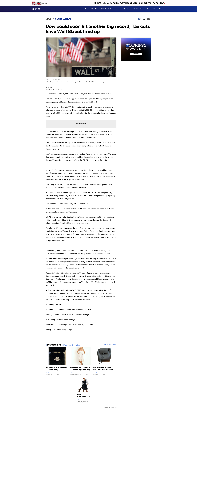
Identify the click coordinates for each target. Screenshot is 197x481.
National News (63, 19)
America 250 (89, 9)
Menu (96, 3)
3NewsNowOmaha (39, 9)
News (48, 19)
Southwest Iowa (152, 9)
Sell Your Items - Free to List (71, 345)
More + (161, 9)
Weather (124, 3)
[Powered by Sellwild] (113, 407)
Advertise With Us (100, 9)
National (114, 3)
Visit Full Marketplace (109, 344)
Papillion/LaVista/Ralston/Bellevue (134, 9)
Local (106, 3)
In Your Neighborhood (115, 9)
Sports (133, 3)
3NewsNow (33, 9)
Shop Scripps (145, 3)
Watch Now (158, 3)
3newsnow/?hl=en (36, 9)
